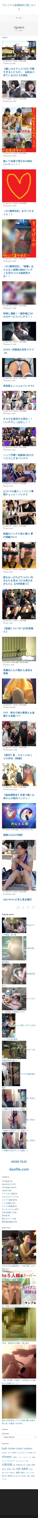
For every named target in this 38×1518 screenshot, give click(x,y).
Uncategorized (8, 1187)
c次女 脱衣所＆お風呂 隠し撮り (15, 1343)
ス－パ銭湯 (32, 1457)
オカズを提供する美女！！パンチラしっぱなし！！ (18, 420)
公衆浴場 (7, 1464)
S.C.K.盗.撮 (29, 1453)
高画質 (33, 1476)
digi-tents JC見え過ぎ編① (17, 899)
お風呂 (15, 1457)
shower (7, 1457)
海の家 (31, 1469)
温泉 (3, 1473)
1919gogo (8, 99)
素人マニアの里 (30, 1472)
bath (4, 1448)
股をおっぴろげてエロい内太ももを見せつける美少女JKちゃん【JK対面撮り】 (18, 580)
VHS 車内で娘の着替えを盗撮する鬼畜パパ (19, 714)
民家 (13, 1469)
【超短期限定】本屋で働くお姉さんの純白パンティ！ (19, 796)
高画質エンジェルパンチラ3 (18, 385)
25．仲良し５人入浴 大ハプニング (15, 1306)
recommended (21, 1452)
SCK (34, 1453)
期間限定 (9, 1469)
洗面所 (24, 1468)
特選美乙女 (12, 1472)
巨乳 (33, 1464)
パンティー (11, 1461)
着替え (23, 1473)
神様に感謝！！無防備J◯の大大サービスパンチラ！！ (18, 315)
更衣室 (4, 1215)
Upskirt (21, 30)
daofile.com (19, 1169)
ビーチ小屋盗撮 (8, 1206)
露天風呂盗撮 (24, 662)
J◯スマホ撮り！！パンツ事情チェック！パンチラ (18, 493)
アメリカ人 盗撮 (8, 1193)
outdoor (28, 1448)
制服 (14, 1465)
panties (4, 1453)
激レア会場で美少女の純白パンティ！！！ (17, 162)
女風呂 (29, 1465)
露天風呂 (24, 1476)
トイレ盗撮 (6, 1203)
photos (9, 1452)
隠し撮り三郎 (17, 1476)
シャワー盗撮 (7, 1200)
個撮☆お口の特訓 (13, 834)
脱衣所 (10, 1476)
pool (14, 1452)
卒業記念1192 (21, 1465)
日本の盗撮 (22, 61)
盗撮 (18, 1472)
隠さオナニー (7, 1218)
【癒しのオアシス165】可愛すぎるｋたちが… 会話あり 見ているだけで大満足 (20, 72)
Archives (5, 1433)
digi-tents (8, 61)
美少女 (4, 1476)
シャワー (20, 1457)
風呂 (28, 1476)
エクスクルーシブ (9, 1197)
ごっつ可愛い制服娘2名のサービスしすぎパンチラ (18, 456)
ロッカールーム (8, 1209)
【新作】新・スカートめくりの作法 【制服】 (17, 756)
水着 (18, 1468)
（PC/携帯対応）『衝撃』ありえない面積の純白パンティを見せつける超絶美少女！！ (18, 271)
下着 (27, 1461)
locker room (15, 1448)
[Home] (16, 30)
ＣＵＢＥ (4, 1479)
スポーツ (25, 1457)
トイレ (4, 1461)
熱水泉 (7, 1472)
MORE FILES (19, 1162)
